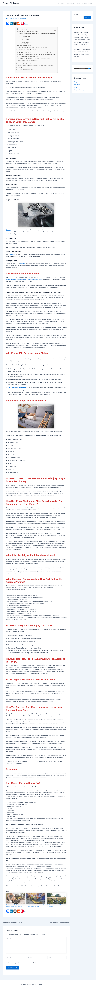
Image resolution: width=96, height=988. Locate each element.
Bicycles (8, 230)
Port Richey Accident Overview (24, 45)
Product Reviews (87, 3)
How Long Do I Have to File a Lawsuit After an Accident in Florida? (33, 62)
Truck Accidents (25, 37)
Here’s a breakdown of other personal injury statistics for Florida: (33, 47)
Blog (78, 3)
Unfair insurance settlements (17, 387)
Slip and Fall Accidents (26, 42)
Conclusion (20, 67)
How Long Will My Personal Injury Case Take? (28, 63)
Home (57, 3)
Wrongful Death (25, 43)
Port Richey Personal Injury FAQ (25, 69)
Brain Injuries (24, 40)
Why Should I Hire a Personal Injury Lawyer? (27, 31)
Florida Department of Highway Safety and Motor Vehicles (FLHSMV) (24, 279)
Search (76, 14)
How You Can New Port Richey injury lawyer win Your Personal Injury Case (35, 65)
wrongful (22, 263)
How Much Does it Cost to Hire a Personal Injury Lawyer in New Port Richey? (35, 52)
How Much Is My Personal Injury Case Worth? (28, 60)
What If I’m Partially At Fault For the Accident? (28, 56)
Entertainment (71, 3)
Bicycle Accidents (25, 39)
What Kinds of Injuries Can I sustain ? (26, 51)
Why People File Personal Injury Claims (26, 49)
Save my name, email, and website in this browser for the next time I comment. (27, 963)
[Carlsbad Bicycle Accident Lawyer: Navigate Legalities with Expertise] (15, 898)
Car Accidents (24, 34)
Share (26, 24)
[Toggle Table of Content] (54, 29)
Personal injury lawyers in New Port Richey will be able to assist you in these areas (36, 33)
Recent (21, 71)
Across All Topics (11, 3)
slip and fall (13, 254)
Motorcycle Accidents (26, 36)
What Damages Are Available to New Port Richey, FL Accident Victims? (33, 58)
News (62, 3)
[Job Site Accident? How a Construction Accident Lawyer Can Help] (35, 898)
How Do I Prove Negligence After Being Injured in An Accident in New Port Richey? (36, 54)
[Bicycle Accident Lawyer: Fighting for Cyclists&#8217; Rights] (56, 898)
